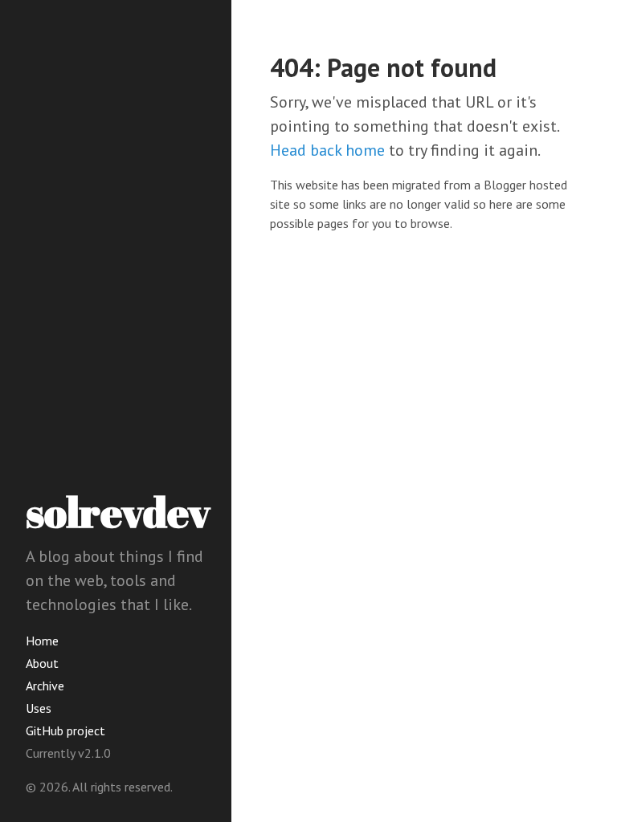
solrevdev (118, 511)
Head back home (327, 150)
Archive (45, 686)
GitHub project (65, 730)
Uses (38, 708)
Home (42, 641)
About (42, 663)
